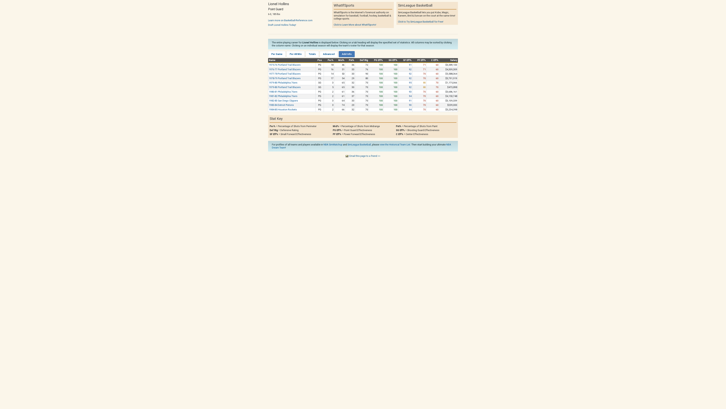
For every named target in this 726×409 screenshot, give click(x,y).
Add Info (347, 54)
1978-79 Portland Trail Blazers (285, 78)
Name (272, 60)
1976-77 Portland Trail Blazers (285, 69)
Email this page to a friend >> (364, 156)
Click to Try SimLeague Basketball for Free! (420, 21)
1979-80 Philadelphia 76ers (283, 82)
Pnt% (351, 60)
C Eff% (434, 60)
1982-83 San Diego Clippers (283, 100)
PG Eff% (378, 60)
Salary (453, 60)
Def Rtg (364, 60)
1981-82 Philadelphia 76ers (283, 96)
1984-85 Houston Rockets (283, 109)
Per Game (276, 54)
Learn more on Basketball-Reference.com (290, 20)
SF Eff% (407, 60)
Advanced (329, 54)
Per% (331, 60)
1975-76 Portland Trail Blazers (285, 64)
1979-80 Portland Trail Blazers (285, 87)
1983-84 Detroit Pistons (281, 105)
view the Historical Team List (395, 144)
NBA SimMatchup (332, 144)
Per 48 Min (296, 54)
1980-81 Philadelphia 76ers (283, 91)
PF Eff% (421, 60)
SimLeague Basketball (359, 144)
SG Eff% (393, 60)
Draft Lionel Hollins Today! (282, 24)
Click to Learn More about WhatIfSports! (355, 24)
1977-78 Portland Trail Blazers (285, 73)
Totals (312, 54)
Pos (319, 60)
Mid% (341, 60)
